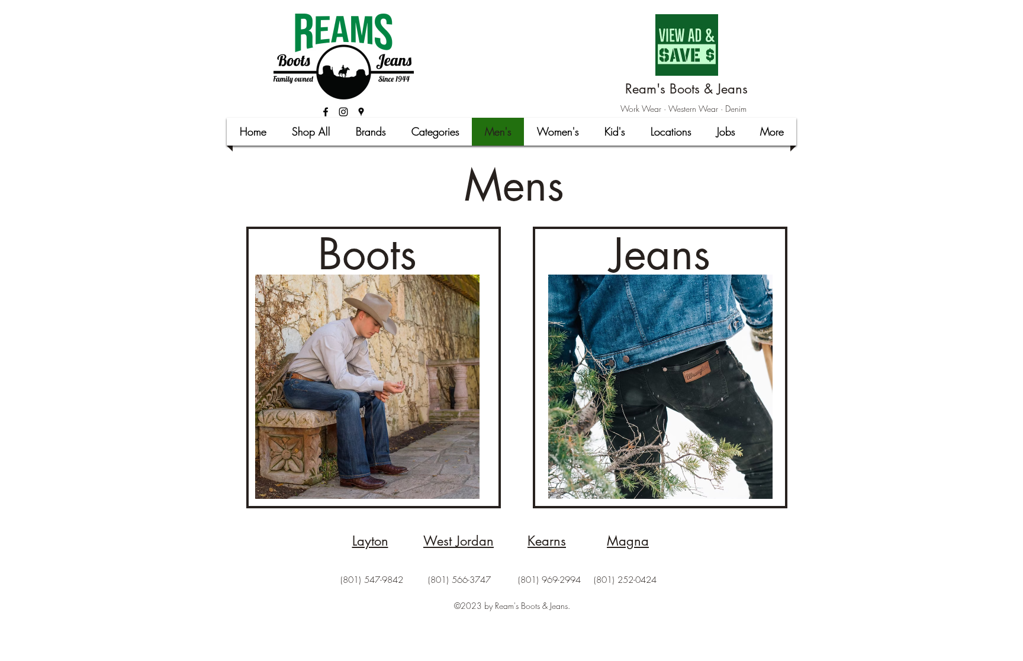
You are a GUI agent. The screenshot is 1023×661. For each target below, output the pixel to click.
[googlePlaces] (361, 112)
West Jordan (458, 541)
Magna (628, 541)
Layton (370, 541)
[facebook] (326, 112)
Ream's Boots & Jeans (686, 88)
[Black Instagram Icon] (343, 112)
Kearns (546, 541)
